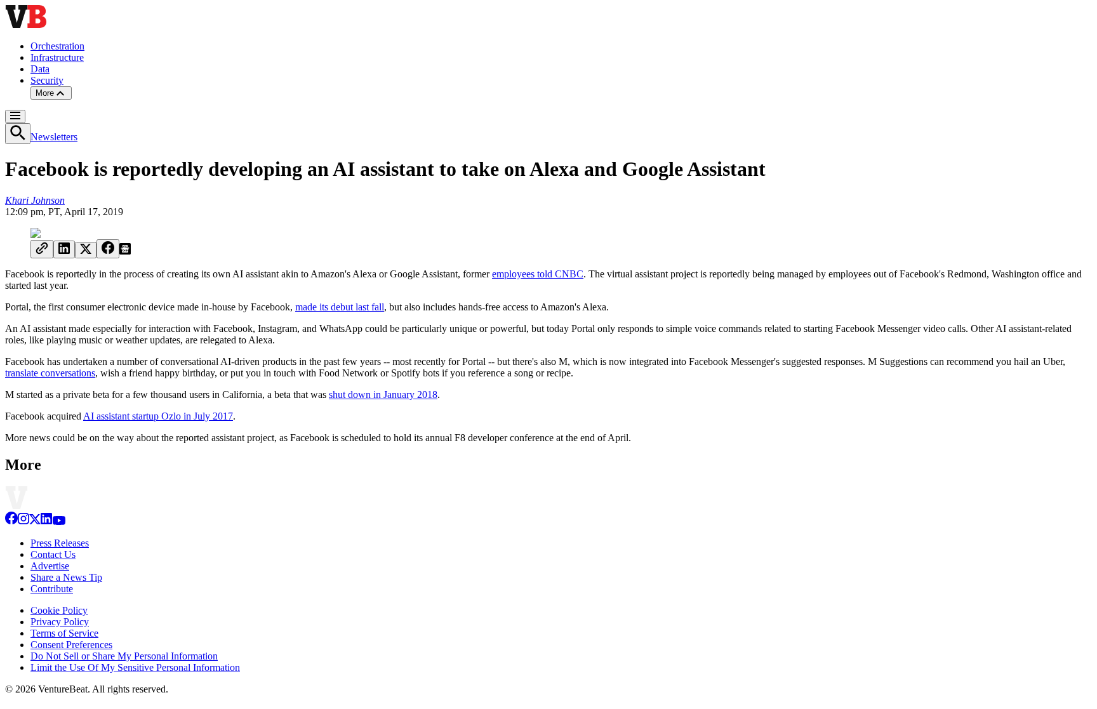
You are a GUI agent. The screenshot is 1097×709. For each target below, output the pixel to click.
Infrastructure (57, 57)
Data (40, 68)
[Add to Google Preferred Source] (125, 251)
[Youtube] (58, 521)
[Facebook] (11, 521)
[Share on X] (85, 250)
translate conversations (50, 373)
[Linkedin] (46, 521)
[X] (35, 521)
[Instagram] (23, 521)
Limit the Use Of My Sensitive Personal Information (135, 667)
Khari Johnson (35, 200)
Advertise (49, 565)
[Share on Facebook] (107, 248)
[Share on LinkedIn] (64, 249)
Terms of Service (64, 633)
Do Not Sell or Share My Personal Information (124, 656)
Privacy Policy (59, 621)
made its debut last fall (339, 306)
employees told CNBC (537, 273)
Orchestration (57, 46)
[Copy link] (41, 249)
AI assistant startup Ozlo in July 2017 (158, 416)
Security (46, 80)
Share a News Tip (66, 577)
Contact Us (53, 554)
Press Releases (59, 543)
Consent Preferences (71, 644)
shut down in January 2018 (383, 394)
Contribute (51, 588)
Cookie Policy (59, 610)
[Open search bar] (17, 133)
